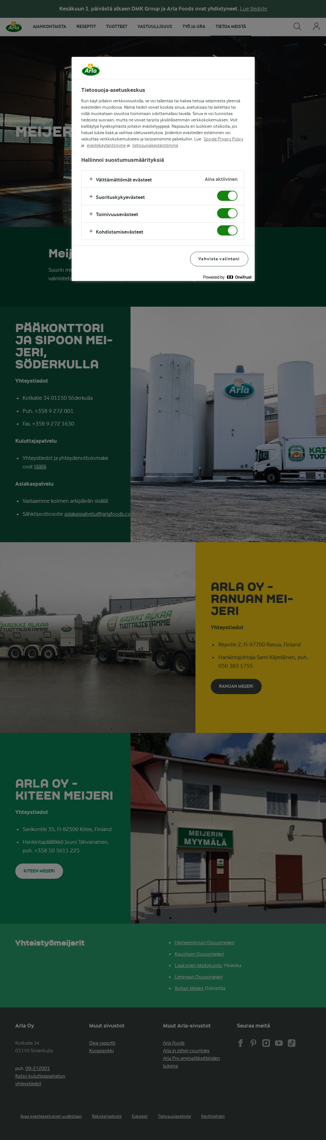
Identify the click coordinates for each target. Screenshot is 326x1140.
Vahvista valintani (219, 259)
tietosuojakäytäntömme (155, 145)
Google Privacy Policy (223, 138)
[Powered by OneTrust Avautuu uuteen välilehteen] (227, 277)
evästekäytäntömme (106, 145)
